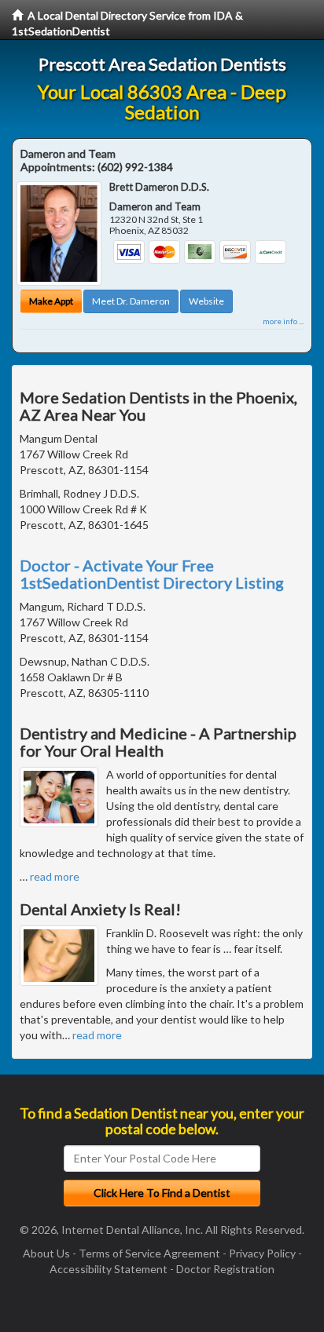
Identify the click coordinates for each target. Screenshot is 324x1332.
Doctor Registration (225, 1268)
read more (54, 876)
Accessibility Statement (109, 1268)
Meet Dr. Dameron (131, 301)
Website (206, 301)
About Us (46, 1253)
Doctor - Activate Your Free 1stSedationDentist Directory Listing (152, 574)
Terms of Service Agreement (149, 1253)
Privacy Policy (262, 1253)
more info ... (283, 321)
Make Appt (51, 301)
